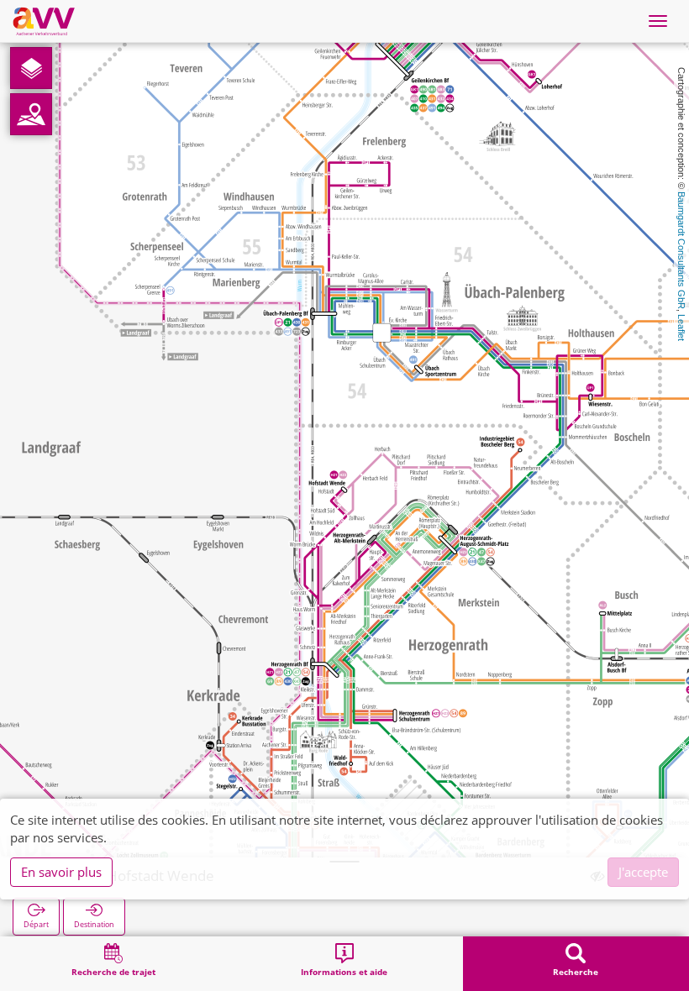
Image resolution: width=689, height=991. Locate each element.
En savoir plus (61, 871)
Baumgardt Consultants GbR (681, 250)
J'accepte (643, 871)
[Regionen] (31, 114)
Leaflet (681, 327)
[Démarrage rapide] (31, 68)
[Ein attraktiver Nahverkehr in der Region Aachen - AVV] (43, 21)
